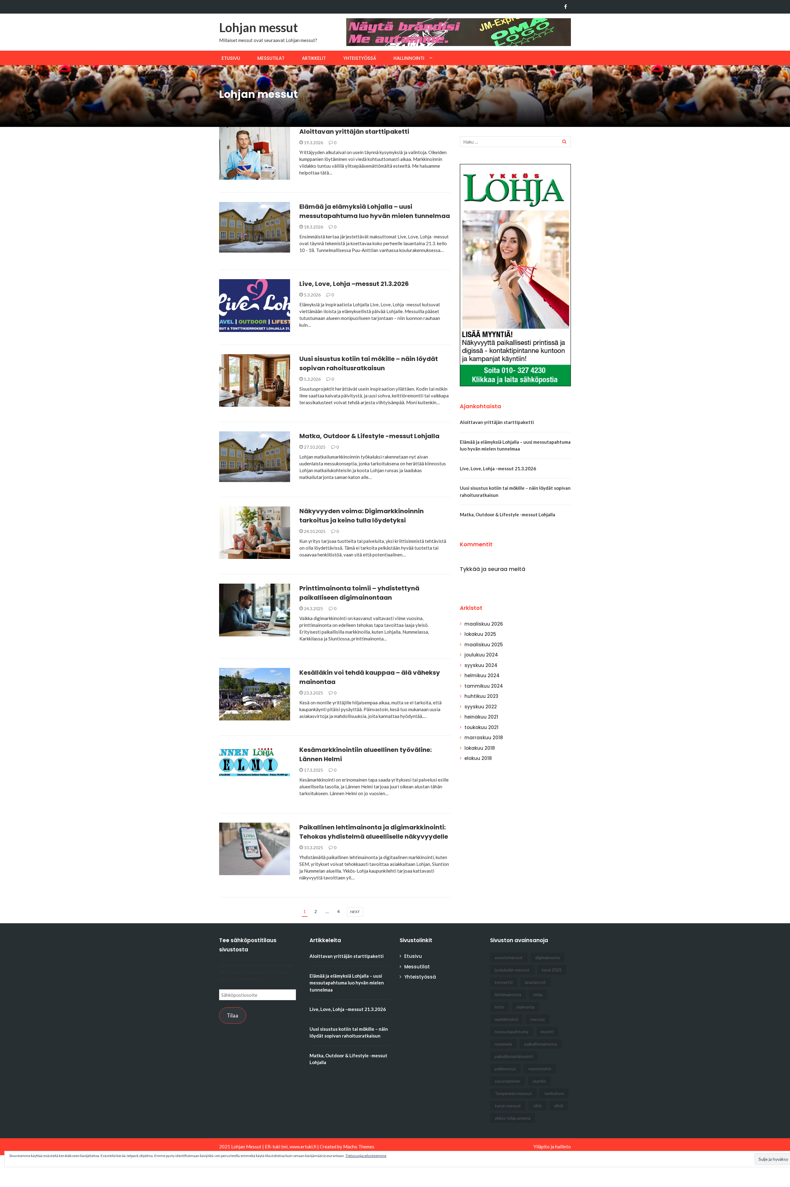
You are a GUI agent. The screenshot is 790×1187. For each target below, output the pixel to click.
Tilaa (232, 1015)
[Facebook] (565, 7)
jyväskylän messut (512, 969)
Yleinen (235, 176)
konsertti (504, 982)
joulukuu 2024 (481, 655)
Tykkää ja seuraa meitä (492, 569)
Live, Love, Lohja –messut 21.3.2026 (354, 283)
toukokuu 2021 (481, 727)
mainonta (525, 1006)
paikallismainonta (540, 1043)
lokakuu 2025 (480, 634)
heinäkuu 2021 (481, 717)
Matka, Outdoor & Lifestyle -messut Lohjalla (369, 436)
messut (537, 1019)
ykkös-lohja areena (512, 1118)
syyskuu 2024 (480, 665)
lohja (538, 994)
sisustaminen (507, 1081)
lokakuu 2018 (479, 748)
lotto (499, 1006)
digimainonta (547, 957)
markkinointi (506, 1019)
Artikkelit (314, 58)
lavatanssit (535, 982)
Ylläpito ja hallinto (552, 1146)
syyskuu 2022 (480, 706)
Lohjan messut (258, 27)
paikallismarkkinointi (514, 1056)
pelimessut (505, 1068)
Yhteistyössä (359, 58)
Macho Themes (358, 1146)
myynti (547, 1031)
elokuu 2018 (478, 758)
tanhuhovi (554, 1093)
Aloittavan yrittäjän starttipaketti (354, 131)
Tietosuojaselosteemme (365, 1155)
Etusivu (231, 58)
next (355, 911)
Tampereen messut (513, 1093)
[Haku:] (515, 141)
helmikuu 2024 (482, 675)
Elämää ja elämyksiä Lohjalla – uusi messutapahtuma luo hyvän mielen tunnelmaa (347, 982)
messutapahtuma (511, 1031)
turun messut (508, 1105)
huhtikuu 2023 (481, 696)
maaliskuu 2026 (483, 624)
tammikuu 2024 (483, 686)
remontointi (539, 1068)
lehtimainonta (508, 994)
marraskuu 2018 (483, 737)
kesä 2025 (552, 969)
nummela (503, 1043)
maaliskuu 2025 (483, 644)
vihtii (558, 1105)
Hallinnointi (408, 58)
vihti (537, 1105)
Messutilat (271, 58)
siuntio (539, 1081)
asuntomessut (509, 957)
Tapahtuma (240, 249)
